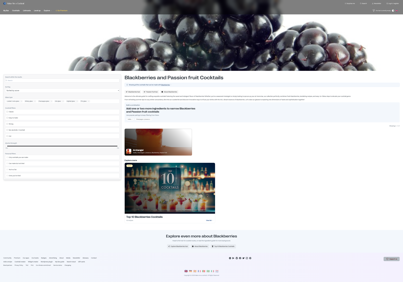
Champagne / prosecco (143, 119)
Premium (17, 258)
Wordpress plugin (47, 262)
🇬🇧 (186, 271)
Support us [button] (393, 259)
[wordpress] (237, 258)
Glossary (86, 258)
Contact (94, 258)
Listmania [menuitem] (27, 10)
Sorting (7, 87)
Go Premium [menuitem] (62, 10)
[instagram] (247, 258)
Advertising (53, 258)
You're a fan (13, 169)
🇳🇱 (217, 271)
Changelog (68, 265)
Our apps (26, 258)
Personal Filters (10, 154)
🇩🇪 (190, 271)
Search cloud (71, 262)
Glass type (8, 97)
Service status (57, 265)
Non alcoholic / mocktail (17, 130)
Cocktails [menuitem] (16, 10)
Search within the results (13, 77)
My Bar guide (59, 262)
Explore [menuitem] (47, 10)
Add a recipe (7, 262)
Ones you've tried (15, 176)
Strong (11, 124)
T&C (27, 265)
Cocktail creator (20, 262)
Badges (43, 258)
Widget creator (33, 262)
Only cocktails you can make (18, 157)
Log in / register (393, 3)
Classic (11, 112)
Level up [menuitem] (37, 10)
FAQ (32, 265)
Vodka (130, 119)
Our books (35, 258)
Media (68, 258)
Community (7, 258)
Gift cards (81, 262)
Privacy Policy (19, 265)
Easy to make (13, 118)
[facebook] (240, 258)
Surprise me (351, 3)
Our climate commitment (43, 265)
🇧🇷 (208, 271)
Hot (10, 136)
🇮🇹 (212, 271)
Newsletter (377, 3)
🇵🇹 (203, 271)
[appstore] (230, 258)
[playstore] (233, 258)
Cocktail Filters (10, 108)
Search (364, 3)
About (61, 258)
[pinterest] (250, 258)
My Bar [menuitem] (6, 10)
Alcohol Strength (11, 143)
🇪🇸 (194, 271)
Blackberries (165, 85)
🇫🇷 (199, 271)
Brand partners (7, 265)
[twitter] (243, 258)
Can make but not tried (16, 163)
